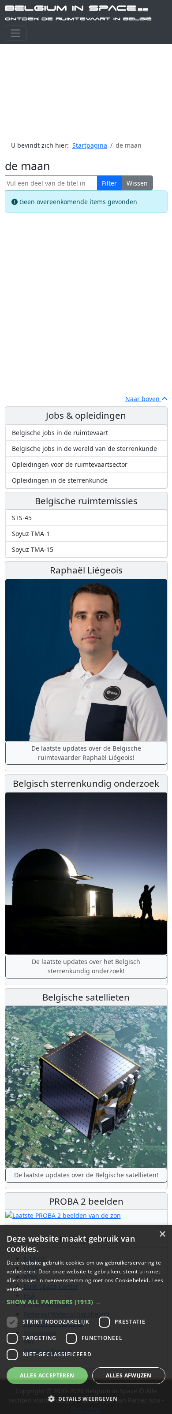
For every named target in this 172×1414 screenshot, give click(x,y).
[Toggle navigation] (15, 33)
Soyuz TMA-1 (31, 533)
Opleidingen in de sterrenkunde (60, 480)
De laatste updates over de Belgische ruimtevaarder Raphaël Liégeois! (86, 753)
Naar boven (143, 398)
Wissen (137, 183)
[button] (86, 1301)
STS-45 (22, 518)
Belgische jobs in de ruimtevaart (60, 432)
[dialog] (86, 1319)
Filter (109, 183)
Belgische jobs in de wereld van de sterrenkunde (84, 448)
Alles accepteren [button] (47, 1375)
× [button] (162, 1234)
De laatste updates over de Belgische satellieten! (86, 1175)
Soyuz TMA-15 (32, 549)
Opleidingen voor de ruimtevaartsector (69, 464)
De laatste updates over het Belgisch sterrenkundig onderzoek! (86, 966)
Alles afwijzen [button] (129, 1375)
